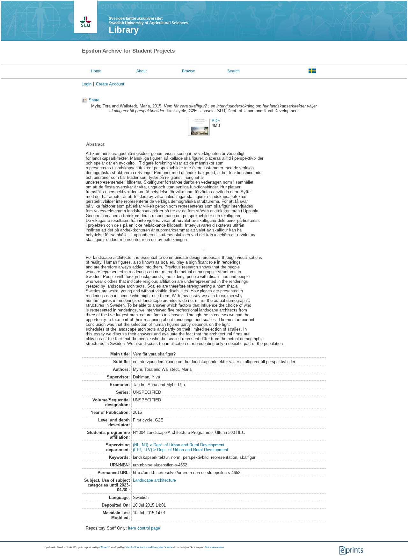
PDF (216, 120)
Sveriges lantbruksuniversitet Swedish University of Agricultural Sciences (148, 20)
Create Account (110, 84)
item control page (144, 528)
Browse (188, 71)
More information (214, 547)
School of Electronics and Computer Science (148, 547)
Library (124, 30)
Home (96, 71)
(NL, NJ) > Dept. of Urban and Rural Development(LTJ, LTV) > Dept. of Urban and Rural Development (180, 447)
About (141, 71)
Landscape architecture (154, 480)
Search (233, 71)
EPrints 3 (104, 547)
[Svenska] (312, 71)
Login (86, 84)
